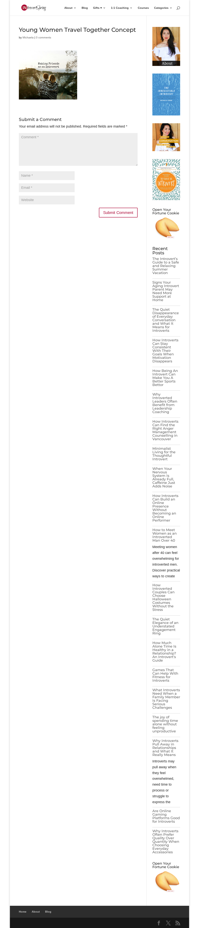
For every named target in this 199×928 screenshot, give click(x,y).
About (68, 7)
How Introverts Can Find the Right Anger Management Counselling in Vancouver (165, 430)
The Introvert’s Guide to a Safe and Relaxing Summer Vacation (165, 266)
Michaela (28, 37)
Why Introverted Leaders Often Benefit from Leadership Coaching (164, 403)
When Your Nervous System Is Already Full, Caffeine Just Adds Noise (163, 477)
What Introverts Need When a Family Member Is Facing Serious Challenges (166, 699)
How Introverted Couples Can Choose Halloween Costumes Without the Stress (163, 597)
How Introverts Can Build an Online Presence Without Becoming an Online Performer (165, 508)
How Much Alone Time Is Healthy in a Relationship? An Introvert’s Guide (164, 652)
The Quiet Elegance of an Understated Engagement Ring (165, 626)
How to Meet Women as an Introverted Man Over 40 (164, 535)
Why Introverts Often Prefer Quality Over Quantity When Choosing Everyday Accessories (165, 841)
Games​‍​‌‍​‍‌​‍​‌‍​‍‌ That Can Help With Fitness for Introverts (165, 675)
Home (22, 911)
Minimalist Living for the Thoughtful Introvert (163, 453)
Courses (143, 7)
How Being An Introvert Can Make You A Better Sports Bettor (165, 378)
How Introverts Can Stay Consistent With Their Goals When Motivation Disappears (165, 350)
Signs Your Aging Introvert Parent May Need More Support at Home (165, 291)
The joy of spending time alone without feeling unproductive (165, 724)
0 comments (43, 37)
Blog (85, 7)
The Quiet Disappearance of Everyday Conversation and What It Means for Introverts (165, 320)
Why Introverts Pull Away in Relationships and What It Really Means (165, 748)
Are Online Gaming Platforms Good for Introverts (166, 816)
